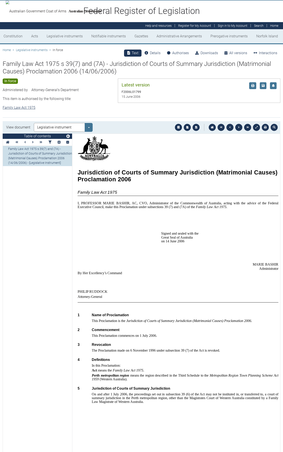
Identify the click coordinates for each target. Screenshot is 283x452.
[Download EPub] (178, 127)
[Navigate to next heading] (33, 142)
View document (18, 127)
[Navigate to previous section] (229, 127)
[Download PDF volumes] (187, 127)
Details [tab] (155, 53)
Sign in (232, 25)
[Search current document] (274, 127)
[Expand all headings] (59, 142)
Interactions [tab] (268, 53)
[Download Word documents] (196, 127)
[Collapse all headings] (67, 142)
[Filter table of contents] (50, 142)
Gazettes (141, 36)
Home (7, 50)
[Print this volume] (265, 127)
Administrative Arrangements (179, 36)
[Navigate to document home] (212, 127)
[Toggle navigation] (68, 136)
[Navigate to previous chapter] (221, 127)
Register (194, 25)
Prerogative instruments (229, 36)
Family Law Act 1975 (19, 107)
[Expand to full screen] (256, 127)
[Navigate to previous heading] (25, 142)
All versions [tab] (238, 53)
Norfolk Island (267, 36)
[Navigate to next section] (238, 127)
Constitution (13, 36)
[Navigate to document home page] (7, 142)
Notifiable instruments (108, 36)
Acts (34, 36)
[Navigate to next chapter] (247, 127)
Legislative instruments (65, 36)
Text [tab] (135, 53)
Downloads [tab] (209, 53)
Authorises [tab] (180, 53)
